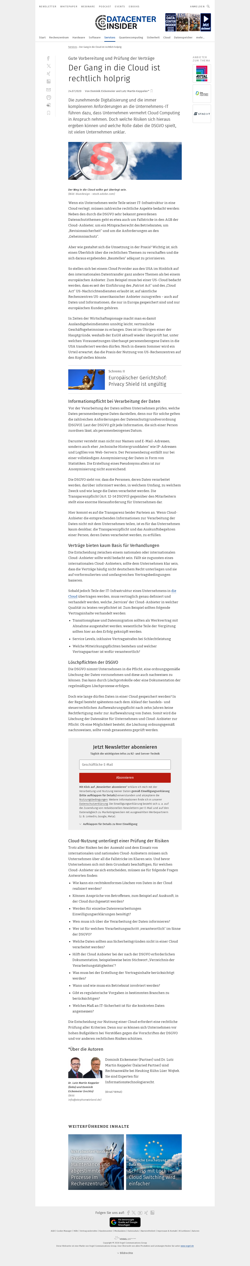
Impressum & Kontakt (167, 1231)
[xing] (48, 73)
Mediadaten (120, 1231)
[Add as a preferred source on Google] (125, 1222)
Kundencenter (106, 1231)
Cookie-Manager (64, 1231)
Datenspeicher (183, 37)
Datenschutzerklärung (93, 803)
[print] (48, 97)
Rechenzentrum (59, 37)
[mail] (48, 89)
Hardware (78, 37)
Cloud (166, 37)
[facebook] (48, 58)
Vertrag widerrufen (89, 1231)
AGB (53, 1231)
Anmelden (197, 6)
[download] (48, 105)
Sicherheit (153, 37)
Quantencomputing (131, 37)
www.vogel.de (187, 1246)
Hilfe (76, 1231)
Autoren (195, 1231)
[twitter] (48, 65)
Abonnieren (125, 778)
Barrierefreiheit (148, 1231)
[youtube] (139, 1213)
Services (109, 37)
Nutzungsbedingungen (93, 799)
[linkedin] (48, 81)
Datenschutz (134, 1231)
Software (95, 37)
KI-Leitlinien (185, 1231)
